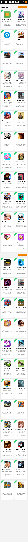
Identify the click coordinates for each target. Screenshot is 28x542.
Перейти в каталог (22, 7)
